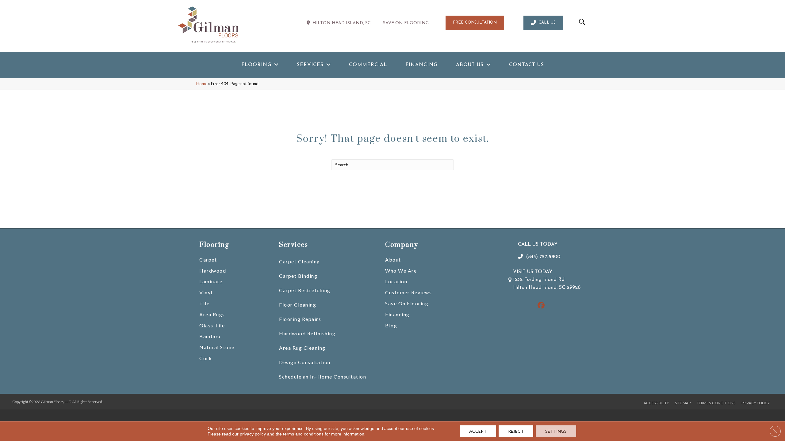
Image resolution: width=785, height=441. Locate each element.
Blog (391, 325)
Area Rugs (212, 314)
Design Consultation (305, 362)
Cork (205, 358)
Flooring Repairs (300, 319)
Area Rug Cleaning (302, 348)
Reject (516, 431)
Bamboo (209, 336)
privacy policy (253, 434)
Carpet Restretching (305, 290)
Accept (478, 431)
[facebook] (541, 306)
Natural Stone (217, 347)
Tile (204, 303)
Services (293, 245)
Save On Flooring (406, 303)
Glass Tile (212, 325)
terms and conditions (303, 434)
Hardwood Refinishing (307, 333)
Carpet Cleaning (299, 261)
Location (396, 281)
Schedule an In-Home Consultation (322, 376)
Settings (556, 431)
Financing (397, 314)
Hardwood (212, 270)
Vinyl (206, 292)
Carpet (208, 259)
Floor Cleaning (297, 304)
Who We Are (401, 270)
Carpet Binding (298, 276)
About (393, 259)
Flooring (214, 245)
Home (201, 83)
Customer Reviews (408, 292)
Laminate (210, 281)
